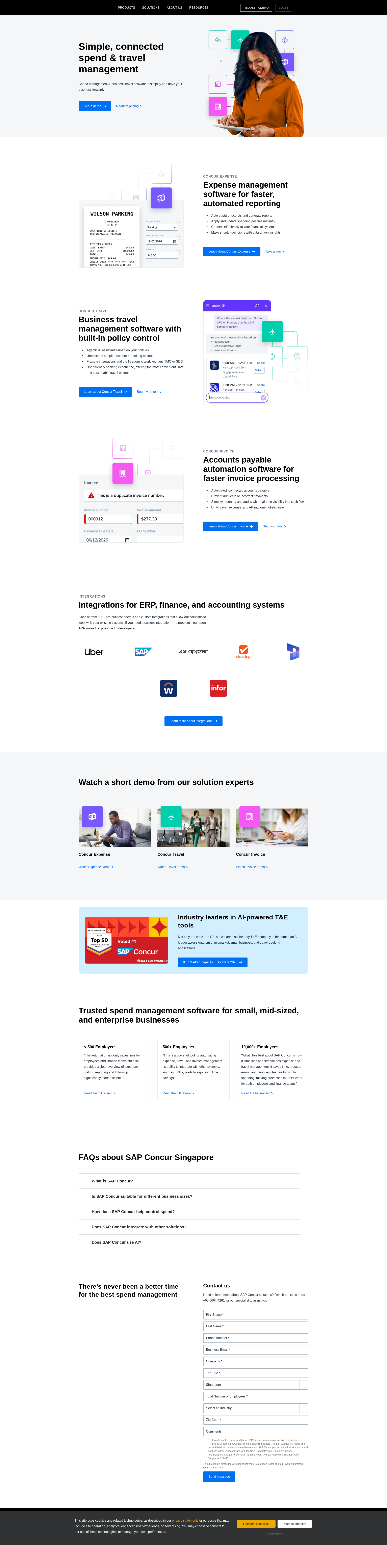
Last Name (211, 1324)
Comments (211, 1429)
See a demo (92, 106)
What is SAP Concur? (112, 1181)
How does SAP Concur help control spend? (133, 1211)
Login (283, 7)
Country (209, 1382)
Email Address (214, 1347)
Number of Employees (220, 1394)
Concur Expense (94, 854)
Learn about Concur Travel (103, 391)
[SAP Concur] (97, 7)
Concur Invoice (250, 854)
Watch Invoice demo (250, 867)
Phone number (214, 1335)
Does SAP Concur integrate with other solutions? (139, 1227)
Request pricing (127, 106)
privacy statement (184, 1520)
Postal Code (212, 1417)
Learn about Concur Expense (229, 251)
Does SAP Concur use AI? (116, 1242)
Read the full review (98, 1093)
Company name (215, 1359)
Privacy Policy (274, 1533)
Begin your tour (148, 391)
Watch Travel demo (171, 867)
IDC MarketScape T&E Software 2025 (210, 962)
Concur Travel (170, 854)
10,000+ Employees (259, 1047)
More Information (295, 1523)
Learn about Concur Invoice (228, 526)
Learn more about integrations (191, 721)
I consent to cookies (256, 1523)
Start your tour (273, 526)
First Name (211, 1312)
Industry (209, 1405)
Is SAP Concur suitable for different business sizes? (142, 1196)
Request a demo (256, 7)
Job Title (209, 1370)
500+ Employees (178, 1047)
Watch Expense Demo (94, 867)
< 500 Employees (100, 1047)
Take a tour (273, 251)
